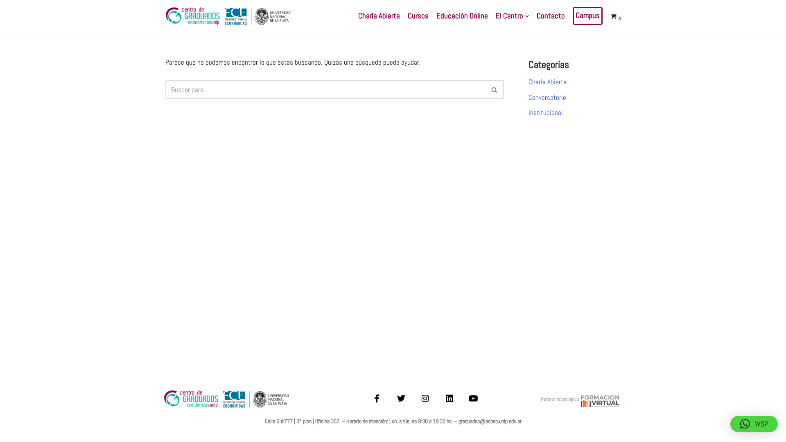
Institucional (546, 112)
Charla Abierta (379, 16)
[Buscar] (495, 89)
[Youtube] (473, 398)
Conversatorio (547, 97)
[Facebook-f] (377, 398)
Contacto (551, 16)
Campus (588, 15)
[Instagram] (425, 398)
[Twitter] (401, 398)
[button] (527, 16)
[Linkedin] (449, 398)
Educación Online (462, 16)
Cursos (418, 16)
